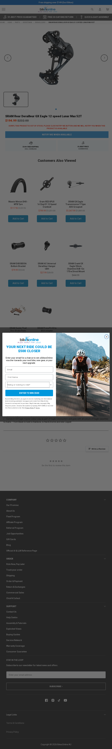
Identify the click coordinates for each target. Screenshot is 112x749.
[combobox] (28, 385)
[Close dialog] (107, 337)
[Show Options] (50, 385)
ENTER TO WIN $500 (29, 393)
